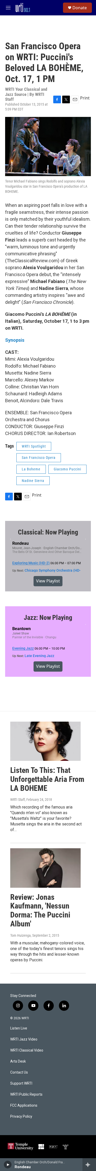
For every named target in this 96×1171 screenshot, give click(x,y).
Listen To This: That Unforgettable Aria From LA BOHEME (47, 779)
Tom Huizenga (20, 935)
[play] (8, 1164)
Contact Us (19, 1072)
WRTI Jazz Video (23, 1039)
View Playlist (48, 581)
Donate (79, 7)
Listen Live (18, 1028)
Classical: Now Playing (48, 532)
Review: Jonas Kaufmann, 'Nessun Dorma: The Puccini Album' (40, 910)
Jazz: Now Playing (48, 617)
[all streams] (89, 1164)
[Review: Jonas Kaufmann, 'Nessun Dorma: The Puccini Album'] (45, 867)
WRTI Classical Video (26, 1050)
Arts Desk (18, 1061)
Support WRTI (21, 1083)
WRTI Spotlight (34, 446)
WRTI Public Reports (26, 1094)
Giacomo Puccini (67, 469)
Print (85, 98)
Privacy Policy (21, 1116)
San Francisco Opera (39, 458)
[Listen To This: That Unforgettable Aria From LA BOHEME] (45, 741)
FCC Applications (23, 1105)
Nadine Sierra (33, 481)
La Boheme (31, 469)
